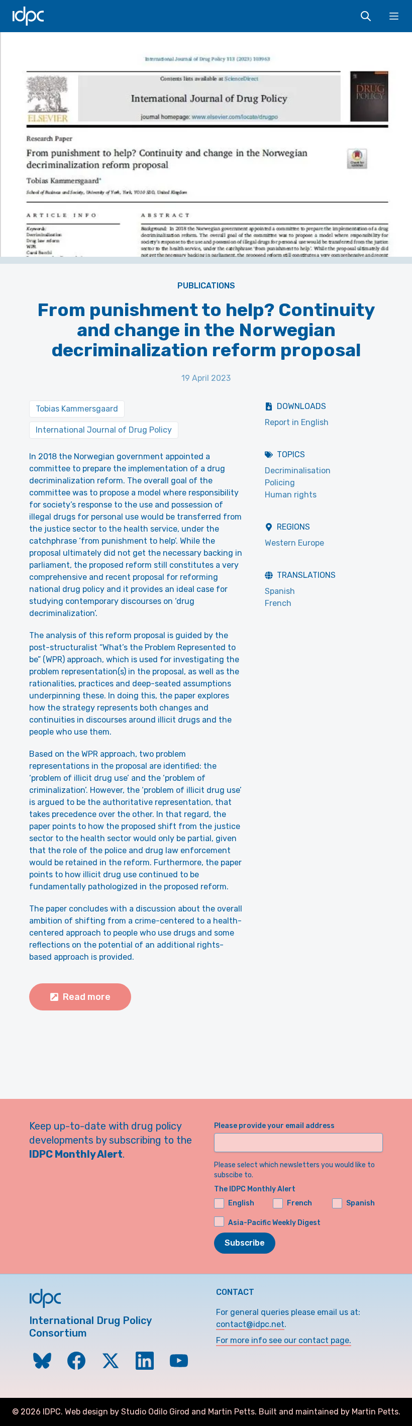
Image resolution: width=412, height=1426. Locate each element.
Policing (280, 482)
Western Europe (294, 543)
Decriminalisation (298, 470)
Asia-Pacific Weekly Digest (274, 1222)
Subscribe (245, 1243)
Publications (206, 285)
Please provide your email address (274, 1126)
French (278, 603)
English (241, 1203)
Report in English (297, 422)
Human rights (291, 494)
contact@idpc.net (250, 1324)
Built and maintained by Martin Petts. (329, 1411)
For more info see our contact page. (283, 1340)
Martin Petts (231, 1411)
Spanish (280, 591)
